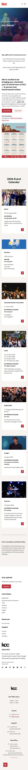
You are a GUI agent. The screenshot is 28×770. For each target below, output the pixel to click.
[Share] (5, 765)
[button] (22, 3)
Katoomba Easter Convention (10, 600)
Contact (4, 631)
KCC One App (5, 623)
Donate (4, 634)
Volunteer (4, 636)
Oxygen (4, 610)
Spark (3, 612)
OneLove (4, 608)
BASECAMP (5, 598)
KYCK (3, 603)
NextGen (4, 605)
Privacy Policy (14, 757)
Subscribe (6, 586)
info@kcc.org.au (15, 716)
